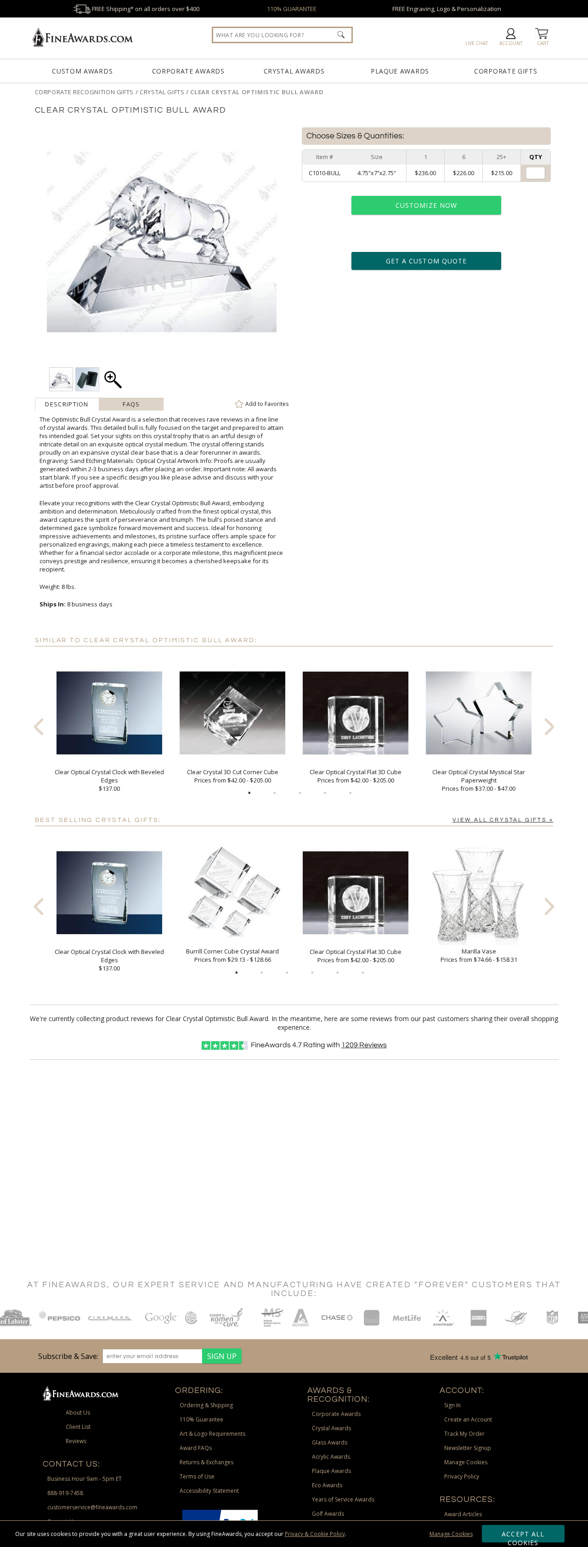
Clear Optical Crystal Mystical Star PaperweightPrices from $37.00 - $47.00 (478, 780)
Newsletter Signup (467, 1448)
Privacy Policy (461, 1476)
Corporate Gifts (505, 71)
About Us (78, 1412)
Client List (78, 1427)
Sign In (452, 1405)
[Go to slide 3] (300, 793)
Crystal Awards (294, 71)
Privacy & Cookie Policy (315, 1534)
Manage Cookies (451, 1534)
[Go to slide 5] (350, 793)
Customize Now (426, 205)
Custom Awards (82, 71)
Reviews (364, 1045)
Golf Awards (328, 1514)
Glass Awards (329, 1442)
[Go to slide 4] (325, 793)
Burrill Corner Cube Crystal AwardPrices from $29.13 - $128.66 (232, 955)
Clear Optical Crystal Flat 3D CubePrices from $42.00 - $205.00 (355, 776)
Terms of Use (197, 1476)
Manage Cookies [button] (465, 1462)
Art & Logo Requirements (212, 1434)
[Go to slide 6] (363, 972)
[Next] (549, 726)
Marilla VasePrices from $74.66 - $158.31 (479, 955)
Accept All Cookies (523, 1536)
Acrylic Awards (331, 1457)
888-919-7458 (65, 1493)
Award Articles (463, 1514)
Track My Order (464, 1434)
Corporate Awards (188, 71)
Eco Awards (327, 1485)
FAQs (131, 404)
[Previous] (38, 726)
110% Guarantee (201, 1419)
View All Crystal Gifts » (502, 820)
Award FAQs (196, 1448)
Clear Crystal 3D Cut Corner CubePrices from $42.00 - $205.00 (232, 776)
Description (66, 404)
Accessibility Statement (209, 1491)
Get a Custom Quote (426, 261)
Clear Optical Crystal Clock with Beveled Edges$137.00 (109, 780)
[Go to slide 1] (249, 793)
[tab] (67, 404)
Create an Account (468, 1419)
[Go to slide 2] (274, 793)
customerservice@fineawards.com (92, 1507)
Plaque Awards (400, 71)
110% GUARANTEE (292, 9)
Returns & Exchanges (206, 1462)
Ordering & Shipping (206, 1405)
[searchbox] (282, 35)
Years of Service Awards (343, 1499)
